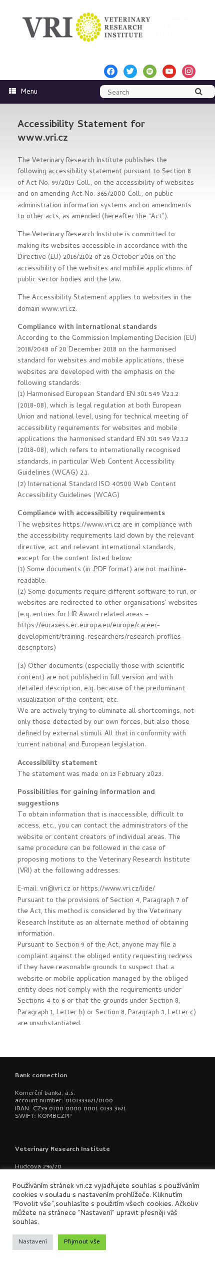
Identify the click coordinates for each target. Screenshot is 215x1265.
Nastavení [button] (32, 1242)
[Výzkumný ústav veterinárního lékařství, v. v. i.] (108, 25)
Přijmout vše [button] (82, 1242)
